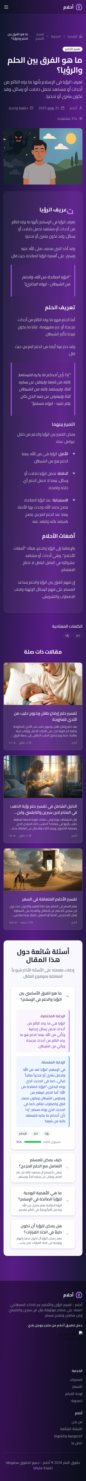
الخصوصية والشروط (68, 1436)
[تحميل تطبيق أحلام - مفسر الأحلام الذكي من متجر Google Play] (67, 1336)
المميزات (76, 1379)
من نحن (77, 1421)
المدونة (76, 1400)
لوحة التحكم (73, 1393)
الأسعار (77, 1386)
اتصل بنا (76, 1443)
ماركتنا (38, 1467)
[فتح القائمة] (6, 7)
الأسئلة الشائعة (71, 1429)
